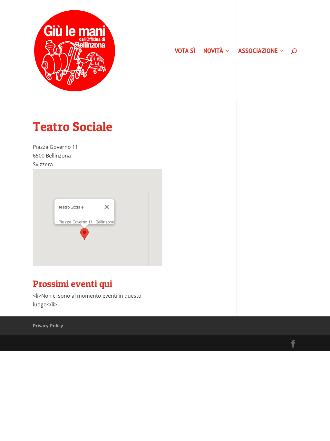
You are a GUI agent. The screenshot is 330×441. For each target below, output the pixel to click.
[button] (84, 234)
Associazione (258, 51)
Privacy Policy (48, 326)
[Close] (106, 207)
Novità (213, 51)
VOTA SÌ (185, 51)
